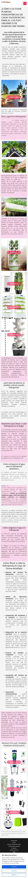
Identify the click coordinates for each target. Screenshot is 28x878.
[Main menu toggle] (25, 3)
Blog (14, 852)
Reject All (14, 874)
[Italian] (5, 2)
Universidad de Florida (18, 486)
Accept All (14, 866)
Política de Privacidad (14, 846)
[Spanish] (10, 2)
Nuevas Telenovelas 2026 (14, 844)
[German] (4, 2)
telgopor (24, 179)
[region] (14, 865)
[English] (1, 2)
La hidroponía (6, 120)
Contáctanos (14, 840)
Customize (14, 870)
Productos (14, 848)
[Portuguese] (7, 2)
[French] (3, 2)
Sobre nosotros (14, 850)
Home (14, 842)
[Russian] (8, 2)
